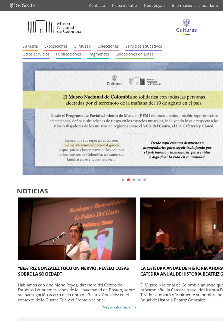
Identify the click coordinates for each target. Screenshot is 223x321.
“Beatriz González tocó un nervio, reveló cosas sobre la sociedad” (73, 271)
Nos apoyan (154, 5)
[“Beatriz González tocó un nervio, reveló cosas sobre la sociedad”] (77, 228)
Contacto (97, 5)
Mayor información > (119, 307)
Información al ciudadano (195, 5)
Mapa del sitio (124, 5)
